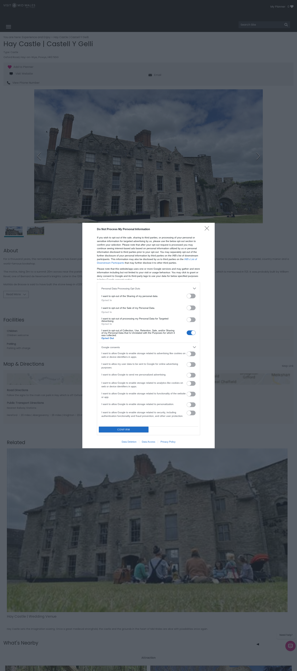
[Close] (208, 229)
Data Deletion (129, 441)
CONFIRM (123, 429)
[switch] (191, 296)
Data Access (148, 441)
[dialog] (148, 335)
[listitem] (148, 288)
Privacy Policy (168, 441)
